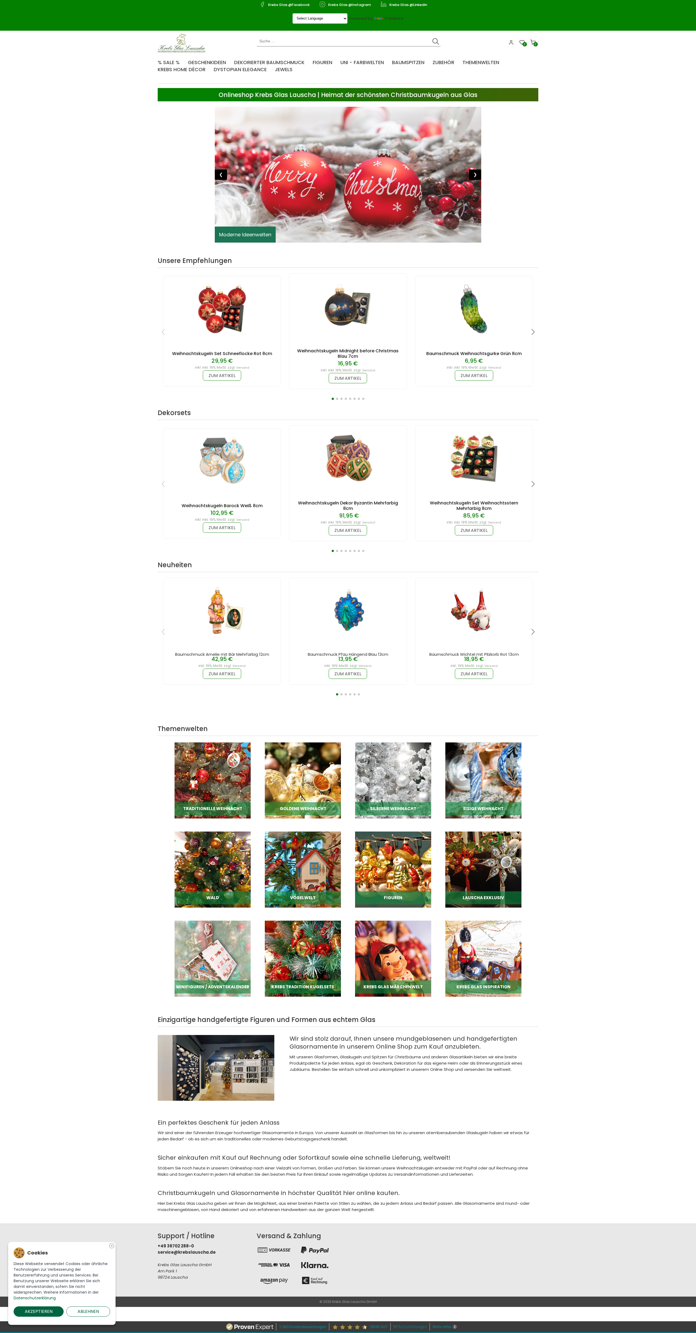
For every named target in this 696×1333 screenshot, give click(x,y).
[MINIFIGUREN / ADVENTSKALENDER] (213, 958)
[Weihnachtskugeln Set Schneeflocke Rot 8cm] (222, 308)
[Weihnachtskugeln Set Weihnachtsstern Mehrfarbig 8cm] (474, 458)
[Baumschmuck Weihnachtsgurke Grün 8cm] (474, 308)
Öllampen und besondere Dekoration (264, 234)
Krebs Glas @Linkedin (408, 4)
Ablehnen (88, 1311)
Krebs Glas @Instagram (349, 4)
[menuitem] (171, 60)
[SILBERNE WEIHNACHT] (393, 780)
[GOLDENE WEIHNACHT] (303, 780)
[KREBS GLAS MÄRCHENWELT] (393, 958)
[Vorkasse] (274, 1250)
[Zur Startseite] (183, 42)
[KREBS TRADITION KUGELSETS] (303, 958)
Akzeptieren (38, 1311)
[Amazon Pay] (274, 1280)
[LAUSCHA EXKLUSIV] (483, 869)
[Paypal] (314, 1250)
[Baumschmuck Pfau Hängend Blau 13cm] (348, 610)
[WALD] (213, 869)
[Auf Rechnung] (314, 1280)
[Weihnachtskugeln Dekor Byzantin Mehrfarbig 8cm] (348, 458)
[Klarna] (314, 1265)
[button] (333, 399)
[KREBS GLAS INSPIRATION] (483, 958)
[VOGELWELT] (303, 869)
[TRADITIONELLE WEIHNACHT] (213, 780)
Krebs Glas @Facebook (289, 4)
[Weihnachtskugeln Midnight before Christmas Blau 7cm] (348, 306)
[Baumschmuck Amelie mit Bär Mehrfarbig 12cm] (222, 610)
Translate (393, 18)
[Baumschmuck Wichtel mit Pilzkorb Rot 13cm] (474, 610)
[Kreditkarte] (274, 1265)
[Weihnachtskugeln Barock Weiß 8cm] (222, 460)
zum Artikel (222, 375)
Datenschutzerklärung (35, 1298)
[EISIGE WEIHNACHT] (483, 780)
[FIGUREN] (393, 869)
